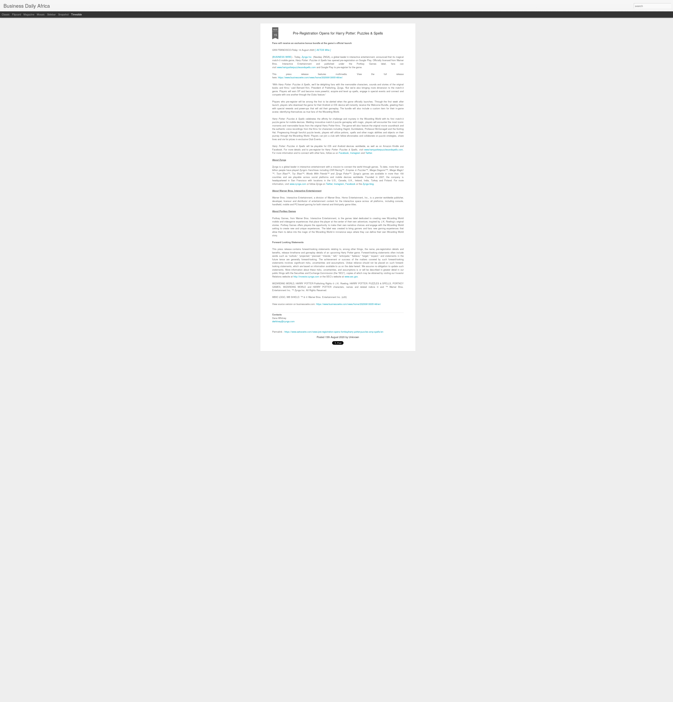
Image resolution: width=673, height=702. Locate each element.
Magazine (28, 14)
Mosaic (41, 14)
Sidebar (51, 14)
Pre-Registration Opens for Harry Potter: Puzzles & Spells (338, 33)
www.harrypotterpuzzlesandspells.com (296, 67)
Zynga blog (368, 183)
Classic (6, 14)
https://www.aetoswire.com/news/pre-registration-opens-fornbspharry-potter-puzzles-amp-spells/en (333, 331)
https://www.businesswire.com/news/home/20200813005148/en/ (310, 77)
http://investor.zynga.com (306, 276)
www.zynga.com (298, 183)
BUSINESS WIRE (282, 56)
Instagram (355, 152)
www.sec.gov (351, 276)
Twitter (368, 152)
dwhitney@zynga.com (283, 321)
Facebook (344, 152)
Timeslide (76, 14)
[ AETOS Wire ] (323, 49)
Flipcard (16, 14)
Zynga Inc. (307, 56)
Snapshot (63, 14)
